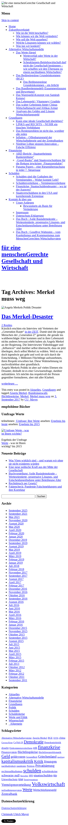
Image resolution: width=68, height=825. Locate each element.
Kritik (38, 761)
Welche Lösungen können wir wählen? (38, 42)
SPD (31, 775)
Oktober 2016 (17, 595)
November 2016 (18, 592)
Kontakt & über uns (20, 199)
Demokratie (34, 741)
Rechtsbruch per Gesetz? (23, 483)
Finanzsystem (9, 752)
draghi (5, 747)
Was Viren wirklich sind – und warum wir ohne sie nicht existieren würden (36, 462)
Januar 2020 (16, 536)
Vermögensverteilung (16, 785)
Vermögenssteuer (31, 780)
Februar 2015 (16, 660)
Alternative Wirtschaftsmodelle (26, 49)
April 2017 (15, 582)
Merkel (24, 396)
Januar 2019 (16, 562)
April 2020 (15, 530)
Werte (4, 443)
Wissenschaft (16, 720)
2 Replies (6, 325)
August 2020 (16, 523)
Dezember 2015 (18, 628)
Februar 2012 (16, 673)
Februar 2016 (16, 621)
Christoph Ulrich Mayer (15, 814)
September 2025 (18, 510)
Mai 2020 (14, 526)
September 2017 (18, 575)
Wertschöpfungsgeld (44, 790)
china (62, 737)
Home (12, 26)
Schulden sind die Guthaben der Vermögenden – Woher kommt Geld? (37, 178)
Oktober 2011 (16, 676)
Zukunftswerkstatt (19, 29)
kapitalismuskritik (17, 761)
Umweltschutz (9, 779)
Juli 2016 (14, 605)
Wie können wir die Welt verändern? (37, 36)
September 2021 (18, 513)
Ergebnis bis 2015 (29, 424)
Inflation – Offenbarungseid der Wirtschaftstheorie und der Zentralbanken (39, 139)
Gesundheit (31, 757)
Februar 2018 (16, 569)
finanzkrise (49, 747)
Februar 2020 (16, 533)
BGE (50, 738)
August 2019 (16, 546)
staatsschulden (43, 775)
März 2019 (15, 556)
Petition (31, 766)
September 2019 (18, 543)
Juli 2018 (14, 566)
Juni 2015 (14, 647)
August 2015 (16, 641)
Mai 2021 (14, 517)
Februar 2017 (16, 585)
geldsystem (18, 756)
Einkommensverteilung (20, 748)
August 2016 (16, 601)
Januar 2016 (16, 624)
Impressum (22, 212)
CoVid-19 (18, 742)
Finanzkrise (15, 150)
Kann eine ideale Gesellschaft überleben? (39, 121)
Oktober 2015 (17, 634)
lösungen (50, 761)
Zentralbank (9, 794)
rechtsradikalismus (11, 771)
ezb (35, 748)
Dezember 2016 (18, 588)
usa (20, 779)
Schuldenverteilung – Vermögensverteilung (40, 183)
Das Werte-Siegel (26, 52)
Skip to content (10, 20)
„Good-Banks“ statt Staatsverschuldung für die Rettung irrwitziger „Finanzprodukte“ (40, 162)
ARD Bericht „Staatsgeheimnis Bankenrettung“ (34, 155)
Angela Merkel (18, 393)
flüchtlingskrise (10, 396)
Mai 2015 (14, 650)
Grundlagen (15, 117)
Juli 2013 (14, 663)
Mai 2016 (14, 611)
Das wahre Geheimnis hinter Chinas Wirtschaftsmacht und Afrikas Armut (37, 106)
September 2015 (18, 637)
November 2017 (18, 572)
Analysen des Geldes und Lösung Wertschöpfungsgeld (35, 113)
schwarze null (10, 775)
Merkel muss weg (40, 396)
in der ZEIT (31, 331)
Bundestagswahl (37, 393)
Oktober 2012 (17, 667)
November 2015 (18, 631)
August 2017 (16, 579)
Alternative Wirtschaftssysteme (16, 738)
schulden (32, 770)
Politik (12, 707)
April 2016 (15, 614)
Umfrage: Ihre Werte (27, 420)
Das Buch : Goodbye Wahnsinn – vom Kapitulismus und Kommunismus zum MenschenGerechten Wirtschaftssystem (38, 235)
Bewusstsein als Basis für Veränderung (37, 207)
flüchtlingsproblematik (50, 752)
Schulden (14, 173)
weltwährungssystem (11, 790)
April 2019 (15, 552)
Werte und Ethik (18, 717)
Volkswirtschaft (48, 784)
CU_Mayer (30, 399)
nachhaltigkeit (8, 766)
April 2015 (15, 654)
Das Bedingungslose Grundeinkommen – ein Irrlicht (41, 83)
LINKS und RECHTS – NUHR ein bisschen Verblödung (36, 126)
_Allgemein (15, 723)
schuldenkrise (49, 771)
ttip (55, 775)
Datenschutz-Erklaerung (30, 215)
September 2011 (18, 680)
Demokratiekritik (52, 742)
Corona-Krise (7, 743)
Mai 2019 (14, 549)
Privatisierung (45, 766)
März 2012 (15, 670)
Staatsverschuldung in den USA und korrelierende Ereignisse (36, 194)
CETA (55, 738)
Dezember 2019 (18, 539)
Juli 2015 (14, 644)
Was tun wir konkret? (28, 46)
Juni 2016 (14, 608)
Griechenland (47, 756)
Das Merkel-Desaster (27, 316)
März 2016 (15, 618)
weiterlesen (9, 383)
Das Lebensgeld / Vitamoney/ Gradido (38, 101)
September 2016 (18, 598)
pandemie (21, 766)
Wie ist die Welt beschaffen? (32, 32)
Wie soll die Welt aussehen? (32, 39)
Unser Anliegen (25, 202)
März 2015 (15, 657)
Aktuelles (35, 389)
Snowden (24, 776)
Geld (5, 756)
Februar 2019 (16, 559)
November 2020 (18, 520)
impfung (61, 757)
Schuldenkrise (17, 713)
